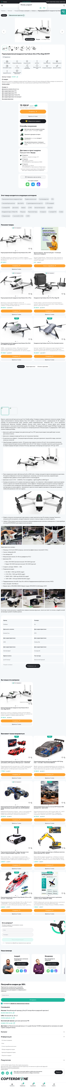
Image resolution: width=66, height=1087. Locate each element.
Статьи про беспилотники (9, 1046)
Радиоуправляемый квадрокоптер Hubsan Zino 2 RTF (16, 252)
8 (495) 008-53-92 (26, 1)
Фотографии (30, 39)
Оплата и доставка (43, 366)
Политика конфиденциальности (10, 1068)
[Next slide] (62, 31)
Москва (33, 152)
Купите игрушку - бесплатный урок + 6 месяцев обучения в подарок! (47, 253)
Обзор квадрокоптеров (8, 1049)
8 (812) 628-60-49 (6, 1018)
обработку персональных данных (19, 1003)
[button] (15, 341)
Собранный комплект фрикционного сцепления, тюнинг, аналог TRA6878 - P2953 (48, 898)
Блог (3, 1043)
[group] (33, 30)
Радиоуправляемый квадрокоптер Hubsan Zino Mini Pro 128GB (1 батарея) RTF (16, 344)
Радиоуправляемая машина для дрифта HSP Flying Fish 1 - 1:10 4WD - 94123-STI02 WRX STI (48, 762)
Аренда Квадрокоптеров (9, 1052)
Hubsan (4, 15)
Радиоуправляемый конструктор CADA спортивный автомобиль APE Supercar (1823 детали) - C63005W (15, 762)
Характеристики (30, 366)
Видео (38, 39)
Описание (21, 366)
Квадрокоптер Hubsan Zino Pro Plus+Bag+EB (46, 298)
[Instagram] (12, 1073)
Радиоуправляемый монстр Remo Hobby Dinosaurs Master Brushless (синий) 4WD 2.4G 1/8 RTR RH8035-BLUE (15, 808)
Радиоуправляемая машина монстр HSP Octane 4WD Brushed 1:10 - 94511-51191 (49, 807)
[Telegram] (33, 186)
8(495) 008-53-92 (6, 1013)
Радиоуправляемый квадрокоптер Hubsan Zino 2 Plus (16, 298)
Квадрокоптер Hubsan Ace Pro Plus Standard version (49, 343)
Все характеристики (7, 99)
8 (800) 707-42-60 (6, 1023)
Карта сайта (4, 1069)
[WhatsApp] (27, 186)
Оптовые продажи (7, 1040)
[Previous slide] (4, 31)
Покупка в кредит (6, 1055)
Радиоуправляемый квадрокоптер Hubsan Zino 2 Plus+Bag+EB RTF (15, 708)
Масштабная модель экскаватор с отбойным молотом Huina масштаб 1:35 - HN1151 (49, 852)
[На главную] (33, 1079)
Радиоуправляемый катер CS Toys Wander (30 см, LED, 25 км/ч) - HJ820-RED (16, 898)
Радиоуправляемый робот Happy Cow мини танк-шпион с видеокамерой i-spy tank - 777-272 (15, 852)
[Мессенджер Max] (38, 186)
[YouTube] (7, 1073)
